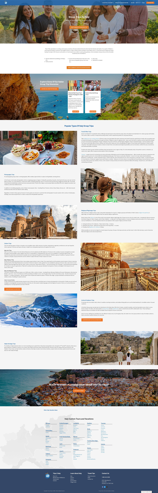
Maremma (103, 431)
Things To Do (73, 482)
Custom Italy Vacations (107, 2)
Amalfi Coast (115, 308)
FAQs (89, 477)
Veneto (89, 448)
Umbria (103, 444)
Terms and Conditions (107, 490)
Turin (74, 457)
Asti (74, 453)
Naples (47, 463)
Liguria (61, 451)
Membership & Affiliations (59, 477)
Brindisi (47, 441)
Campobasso (76, 445)
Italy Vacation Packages (75, 20)
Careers (55, 480)
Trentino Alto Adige (92, 440)
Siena (102, 439)
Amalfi (47, 464)
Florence (103, 428)
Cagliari (89, 425)
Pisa (102, 436)
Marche (75, 436)
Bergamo (75, 425)
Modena (61, 428)
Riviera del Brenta (91, 459)
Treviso (88, 453)
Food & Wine (73, 480)
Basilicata (48, 446)
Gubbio (102, 447)
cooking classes (95, 138)
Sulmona (48, 426)
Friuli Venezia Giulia (64, 436)
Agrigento (89, 431)
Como (74, 426)
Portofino (61, 456)
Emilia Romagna (63, 423)
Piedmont (76, 449)
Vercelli (75, 459)
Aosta (47, 432)
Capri (47, 461)
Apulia (47, 436)
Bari (47, 439)
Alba (74, 451)
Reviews (132, 2)
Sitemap (113, 490)
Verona (88, 456)
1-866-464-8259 (106, 477)
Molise (75, 444)
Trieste (61, 440)
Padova (89, 451)
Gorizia (61, 438)
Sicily (88, 429)
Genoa (61, 454)
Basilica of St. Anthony (94, 227)
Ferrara (61, 426)
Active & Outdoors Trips (87, 300)
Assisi (102, 446)
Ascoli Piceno (76, 438)
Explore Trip (75, 111)
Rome (60, 447)
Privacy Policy (101, 490)
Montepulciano (104, 434)
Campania (48, 459)
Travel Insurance (91, 476)
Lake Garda (89, 450)
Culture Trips (7, 243)
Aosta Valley (49, 430)
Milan (74, 431)
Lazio (60, 444)
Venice (88, 454)
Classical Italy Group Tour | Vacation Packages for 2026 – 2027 (75, 94)
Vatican (92, 217)
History (72, 479)
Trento (88, 444)
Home (67, 20)
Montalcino (103, 433)
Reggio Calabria (49, 455)
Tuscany (83, 154)
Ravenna (61, 431)
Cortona (103, 426)
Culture (72, 477)
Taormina (89, 435)
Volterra (103, 440)
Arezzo (102, 425)
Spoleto (103, 450)
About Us (138, 2)
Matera (47, 448)
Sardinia (89, 423)
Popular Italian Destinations (121, 2)
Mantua (75, 430)
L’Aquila (47, 425)
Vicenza (89, 457)
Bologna (61, 425)
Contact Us (90, 479)
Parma (60, 430)
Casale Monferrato (77, 454)
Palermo (89, 434)
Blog (143, 2)
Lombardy (76, 423)
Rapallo (61, 457)
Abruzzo (48, 423)
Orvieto (103, 452)
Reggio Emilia (62, 433)
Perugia (102, 449)
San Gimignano (104, 437)
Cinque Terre (106, 308)
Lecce (47, 442)
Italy (71, 476)
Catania (89, 432)
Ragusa (88, 437)
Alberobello (48, 438)
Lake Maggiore (76, 456)
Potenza (47, 450)
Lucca (102, 430)
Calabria (48, 453)
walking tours (87, 138)
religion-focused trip (143, 212)
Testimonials (56, 479)
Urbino (74, 440)
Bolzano (89, 442)
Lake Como (76, 428)
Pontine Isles (62, 445)
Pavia (74, 433)
